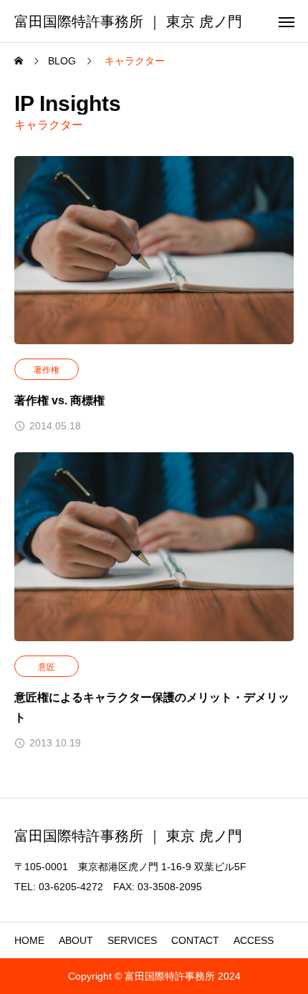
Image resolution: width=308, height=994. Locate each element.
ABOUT (76, 940)
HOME (29, 940)
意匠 (46, 667)
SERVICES (132, 940)
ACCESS (254, 940)
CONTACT (195, 940)
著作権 (46, 370)
